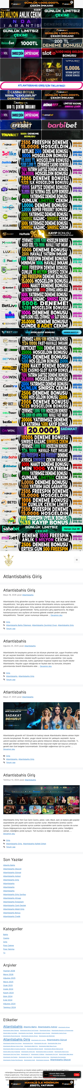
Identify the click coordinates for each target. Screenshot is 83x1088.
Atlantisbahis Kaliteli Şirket (34, 844)
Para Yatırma (8, 949)
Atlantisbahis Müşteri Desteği (35, 1049)
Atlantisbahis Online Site (28, 1051)
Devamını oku (56, 615)
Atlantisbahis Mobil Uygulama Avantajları (14, 1049)
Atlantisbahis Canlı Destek (14, 905)
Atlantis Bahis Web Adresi (66, 1054)
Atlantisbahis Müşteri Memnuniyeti (53, 1049)
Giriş (8, 622)
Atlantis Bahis (9, 865)
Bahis (5, 934)
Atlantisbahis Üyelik (11, 916)
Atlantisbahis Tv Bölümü (37, 1054)
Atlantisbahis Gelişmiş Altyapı (29, 1036)
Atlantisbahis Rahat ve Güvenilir (44, 1051)
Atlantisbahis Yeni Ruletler (10, 1057)
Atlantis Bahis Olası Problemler (11, 1051)
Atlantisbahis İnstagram (13, 902)
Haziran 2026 (9, 971)
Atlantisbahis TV (25, 1054)
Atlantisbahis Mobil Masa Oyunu (48, 1046)
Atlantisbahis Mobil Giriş (13, 909)
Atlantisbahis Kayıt (28, 1043)
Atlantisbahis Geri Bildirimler (47, 1036)
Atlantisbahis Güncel (12, 872)
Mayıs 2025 (8, 982)
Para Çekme (8, 945)
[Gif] (41, 234)
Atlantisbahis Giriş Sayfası (14, 894)
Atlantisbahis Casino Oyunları (42, 1033)
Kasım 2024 (8, 993)
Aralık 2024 (8, 989)
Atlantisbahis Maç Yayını (54, 1043)
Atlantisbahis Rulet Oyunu (61, 1051)
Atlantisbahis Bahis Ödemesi (18, 625)
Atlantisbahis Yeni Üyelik (25, 1057)
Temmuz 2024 (9, 1007)
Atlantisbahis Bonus (11, 913)
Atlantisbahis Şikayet (12, 869)
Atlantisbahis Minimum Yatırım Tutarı (13, 1046)
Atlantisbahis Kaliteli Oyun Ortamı (12, 1043)
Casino (6, 938)
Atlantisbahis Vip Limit (51, 1054)
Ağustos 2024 (9, 1004)
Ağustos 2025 (9, 978)
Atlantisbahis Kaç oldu (40, 1043)
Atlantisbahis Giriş (19, 590)
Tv (4, 953)
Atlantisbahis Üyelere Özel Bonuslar (13, 1060)
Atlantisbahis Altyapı (12, 898)
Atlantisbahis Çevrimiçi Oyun (44, 625)
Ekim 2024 (7, 996)
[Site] (41, 144)
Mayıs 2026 (8, 974)
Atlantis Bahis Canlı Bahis (10, 1033)
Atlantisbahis (14, 641)
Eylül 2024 (7, 1000)
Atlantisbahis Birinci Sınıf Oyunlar (29, 1030)
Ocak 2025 (8, 985)
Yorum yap (10, 629)
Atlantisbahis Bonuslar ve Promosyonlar (62, 1030)
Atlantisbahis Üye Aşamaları (58, 1057)
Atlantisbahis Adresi (12, 876)
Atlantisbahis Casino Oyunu (58, 1033)
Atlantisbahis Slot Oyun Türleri (11, 1054)
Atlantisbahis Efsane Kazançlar (11, 1036)
